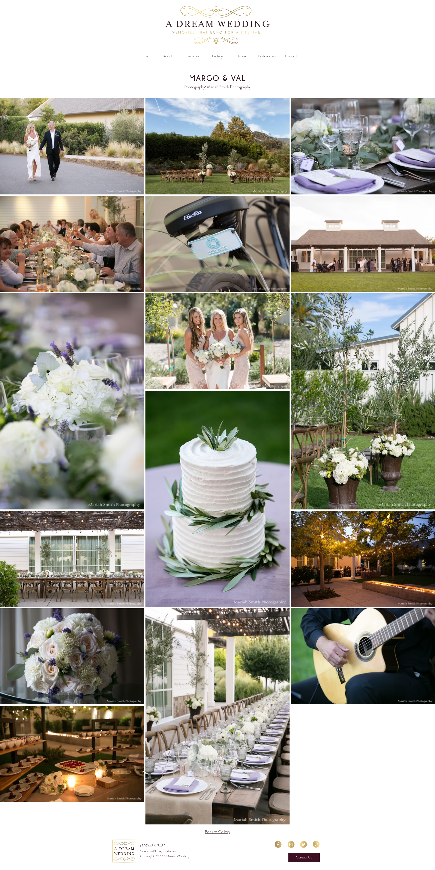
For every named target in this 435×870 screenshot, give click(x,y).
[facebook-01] (278, 844)
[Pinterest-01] (316, 844)
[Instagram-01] (291, 844)
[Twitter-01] (303, 844)
